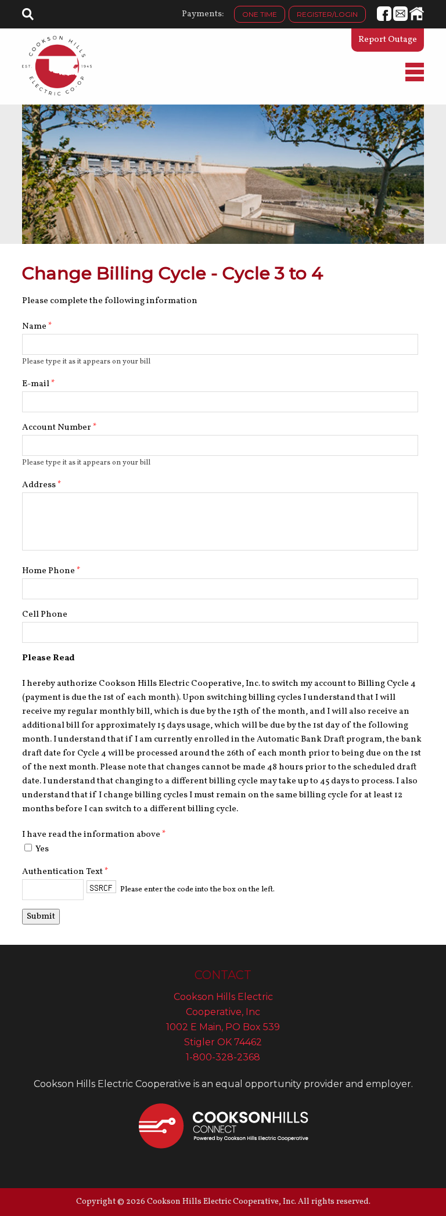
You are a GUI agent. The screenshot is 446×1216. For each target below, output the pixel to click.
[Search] (28, 17)
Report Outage (387, 40)
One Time (259, 14)
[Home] (416, 19)
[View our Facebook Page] (384, 19)
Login (327, 14)
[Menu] (414, 79)
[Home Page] (57, 65)
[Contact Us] (400, 19)
